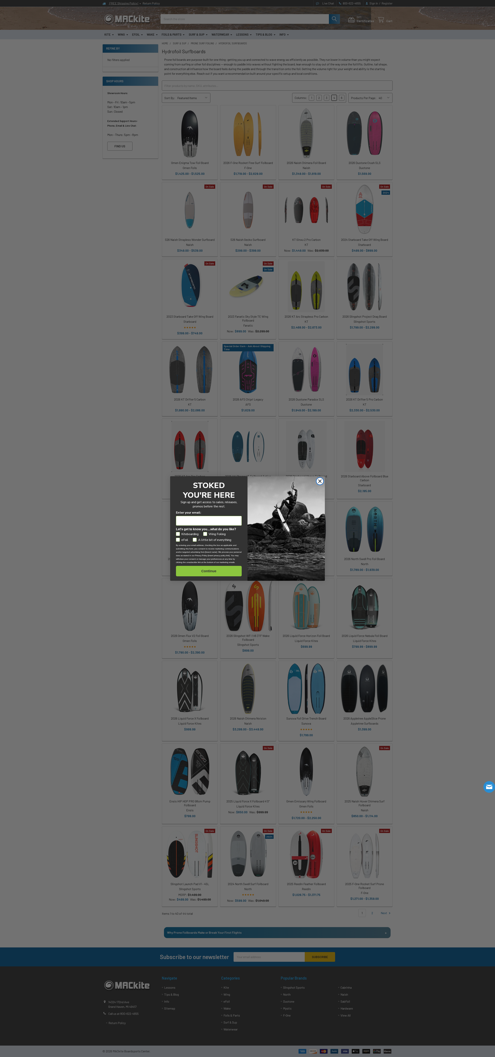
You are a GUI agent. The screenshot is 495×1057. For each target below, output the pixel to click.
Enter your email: (188, 512)
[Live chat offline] (489, 787)
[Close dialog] (320, 481)
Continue (208, 571)
